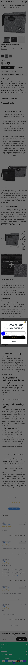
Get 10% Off (14, 338)
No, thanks (14, 341)
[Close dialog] (25, 322)
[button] (3, 333)
